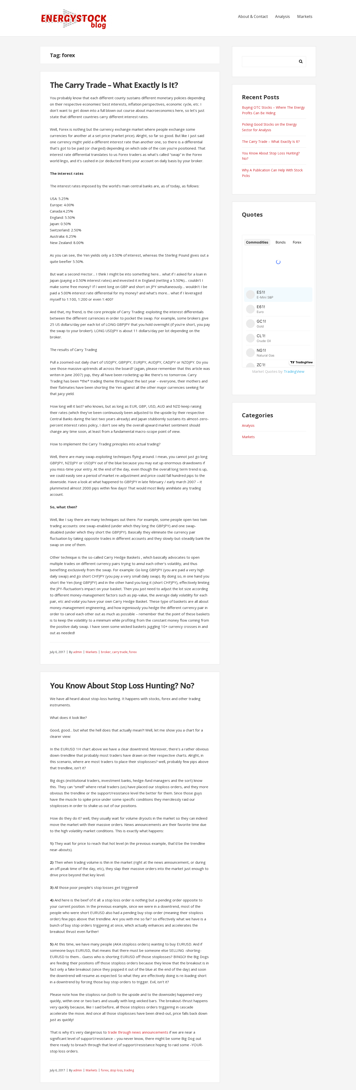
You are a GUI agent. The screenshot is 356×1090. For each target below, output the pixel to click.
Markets (304, 16)
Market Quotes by (278, 371)
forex (133, 652)
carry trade (120, 652)
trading (129, 1070)
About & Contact (253, 16)
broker (106, 652)
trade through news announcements (138, 1032)
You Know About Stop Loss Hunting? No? (122, 685)
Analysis (282, 16)
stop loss (116, 1070)
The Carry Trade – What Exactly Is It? (114, 85)
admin (77, 652)
